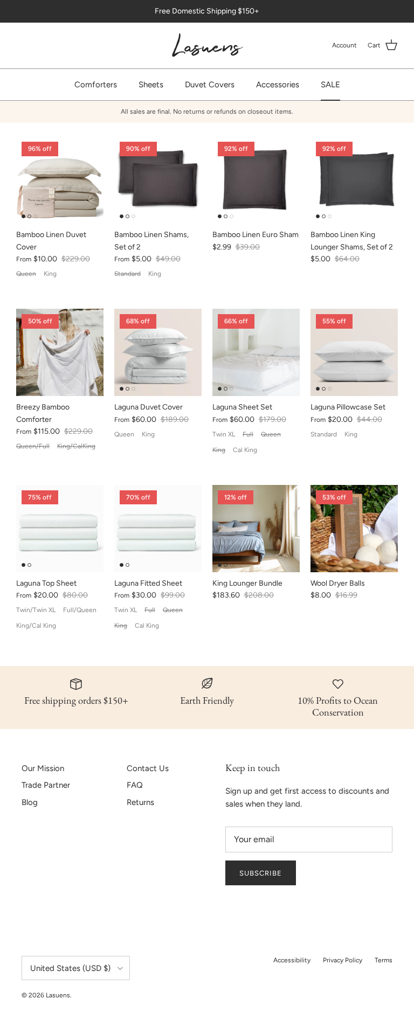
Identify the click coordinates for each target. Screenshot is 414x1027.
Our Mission (43, 768)
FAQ (135, 785)
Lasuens (58, 995)
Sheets (151, 84)
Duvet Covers (209, 84)
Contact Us (148, 768)
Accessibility (291, 960)
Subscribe (260, 873)
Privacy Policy (342, 960)
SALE (330, 84)
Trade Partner (46, 785)
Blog (30, 802)
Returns (140, 802)
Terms (383, 960)
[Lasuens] (207, 45)
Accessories (277, 84)
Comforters (95, 84)
